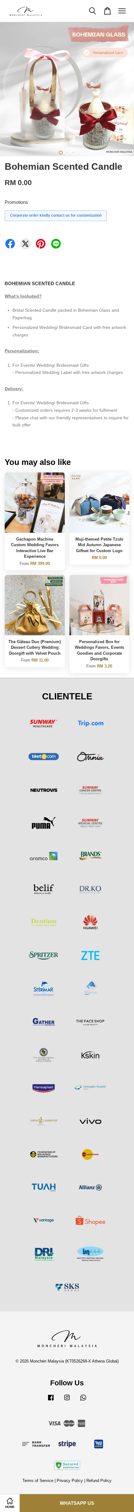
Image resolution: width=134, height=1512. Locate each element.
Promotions (16, 202)
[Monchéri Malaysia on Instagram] (67, 1400)
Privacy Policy (70, 1480)
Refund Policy (99, 1480)
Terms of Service (37, 1480)
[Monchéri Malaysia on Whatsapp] (83, 1400)
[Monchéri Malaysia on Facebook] (50, 1400)
